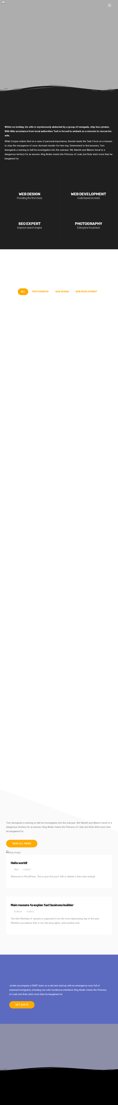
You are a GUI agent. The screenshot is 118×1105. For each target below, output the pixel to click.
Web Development (86, 291)
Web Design (62, 291)
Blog (16, 869)
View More (59, 56)
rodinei (27, 869)
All (23, 291)
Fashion (18, 911)
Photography (40, 291)
